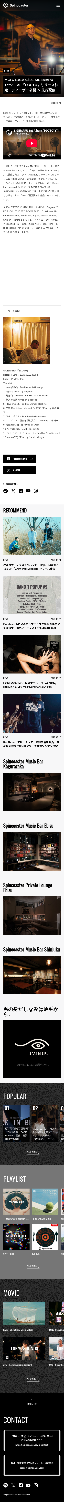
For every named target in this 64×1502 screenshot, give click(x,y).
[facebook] (20, 492)
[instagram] (35, 492)
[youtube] (28, 492)
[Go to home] (15, 5)
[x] (13, 492)
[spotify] (5, 492)
